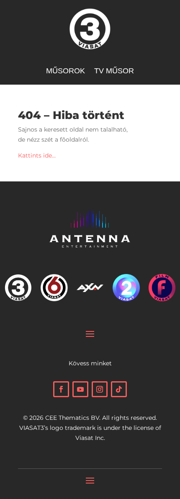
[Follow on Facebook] (61, 389)
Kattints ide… (37, 155)
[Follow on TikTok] (119, 389)
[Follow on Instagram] (100, 389)
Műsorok (65, 71)
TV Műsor (114, 71)
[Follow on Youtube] (80, 389)
